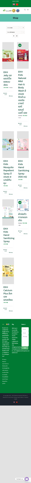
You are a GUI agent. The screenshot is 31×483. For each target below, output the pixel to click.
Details (11, 96)
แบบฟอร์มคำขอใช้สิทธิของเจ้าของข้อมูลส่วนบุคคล (5, 379)
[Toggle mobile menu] (28, 9)
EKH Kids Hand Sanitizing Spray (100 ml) (23, 169)
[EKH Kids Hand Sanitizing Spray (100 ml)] (23, 144)
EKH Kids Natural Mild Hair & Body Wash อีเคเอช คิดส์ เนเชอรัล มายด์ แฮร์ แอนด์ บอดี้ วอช (22, 92)
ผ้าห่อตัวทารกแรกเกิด (22, 217)
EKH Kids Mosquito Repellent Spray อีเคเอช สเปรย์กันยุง (8, 172)
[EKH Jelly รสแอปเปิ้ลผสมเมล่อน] (8, 55)
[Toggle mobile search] (25, 9)
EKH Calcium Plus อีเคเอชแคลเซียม (8, 293)
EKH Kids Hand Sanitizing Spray (8, 235)
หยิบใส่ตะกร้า (6, 94)
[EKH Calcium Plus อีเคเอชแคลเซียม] (8, 271)
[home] (5, 325)
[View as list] (16, 35)
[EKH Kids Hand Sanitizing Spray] (8, 212)
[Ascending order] (23, 27)
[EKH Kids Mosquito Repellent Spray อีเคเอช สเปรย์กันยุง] (8, 144)
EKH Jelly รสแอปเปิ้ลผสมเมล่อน (7, 78)
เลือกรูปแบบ (20, 231)
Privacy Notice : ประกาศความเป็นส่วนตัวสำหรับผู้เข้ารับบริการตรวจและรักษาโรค (5, 365)
